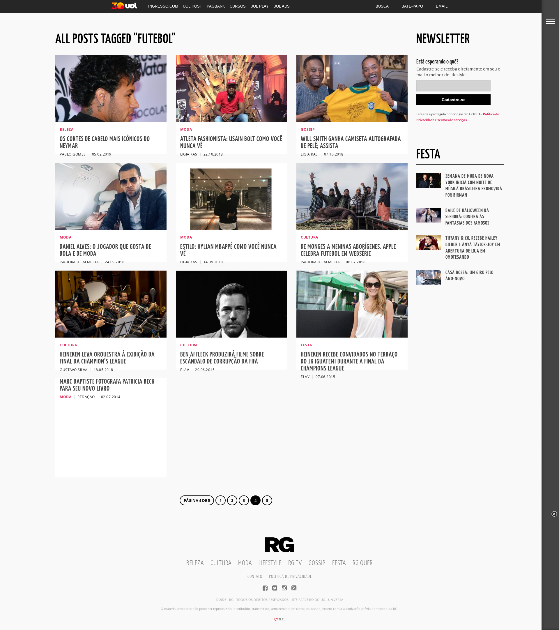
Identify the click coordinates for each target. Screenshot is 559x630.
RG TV (295, 563)
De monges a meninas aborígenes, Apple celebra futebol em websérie (348, 250)
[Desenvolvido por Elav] (279, 621)
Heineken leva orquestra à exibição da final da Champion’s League (107, 358)
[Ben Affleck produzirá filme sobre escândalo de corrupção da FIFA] (231, 336)
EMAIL (441, 6)
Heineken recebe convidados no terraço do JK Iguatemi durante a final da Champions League (349, 361)
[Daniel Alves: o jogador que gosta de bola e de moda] (111, 228)
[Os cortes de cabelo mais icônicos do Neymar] (111, 120)
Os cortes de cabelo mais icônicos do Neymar (105, 142)
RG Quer (363, 563)
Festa (339, 563)
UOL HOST (192, 6)
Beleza (195, 563)
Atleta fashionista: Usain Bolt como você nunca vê (231, 142)
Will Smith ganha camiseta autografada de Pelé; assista (351, 142)
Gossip (317, 563)
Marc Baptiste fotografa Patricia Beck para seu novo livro (107, 385)
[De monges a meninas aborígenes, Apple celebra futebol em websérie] (352, 228)
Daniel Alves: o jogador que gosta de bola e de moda (105, 250)
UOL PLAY (259, 6)
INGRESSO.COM (163, 6)
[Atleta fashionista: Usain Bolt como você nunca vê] (231, 120)
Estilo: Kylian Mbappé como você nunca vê (228, 250)
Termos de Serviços (452, 120)
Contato (254, 576)
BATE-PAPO (412, 6)
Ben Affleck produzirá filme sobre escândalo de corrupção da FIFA (222, 358)
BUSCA (382, 6)
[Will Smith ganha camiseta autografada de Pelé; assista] (352, 120)
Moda (245, 563)
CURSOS (238, 6)
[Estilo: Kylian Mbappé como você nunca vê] (231, 228)
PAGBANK (216, 6)
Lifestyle (270, 563)
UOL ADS (281, 6)
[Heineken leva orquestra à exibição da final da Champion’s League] (111, 336)
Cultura (220, 563)
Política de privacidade (290, 576)
